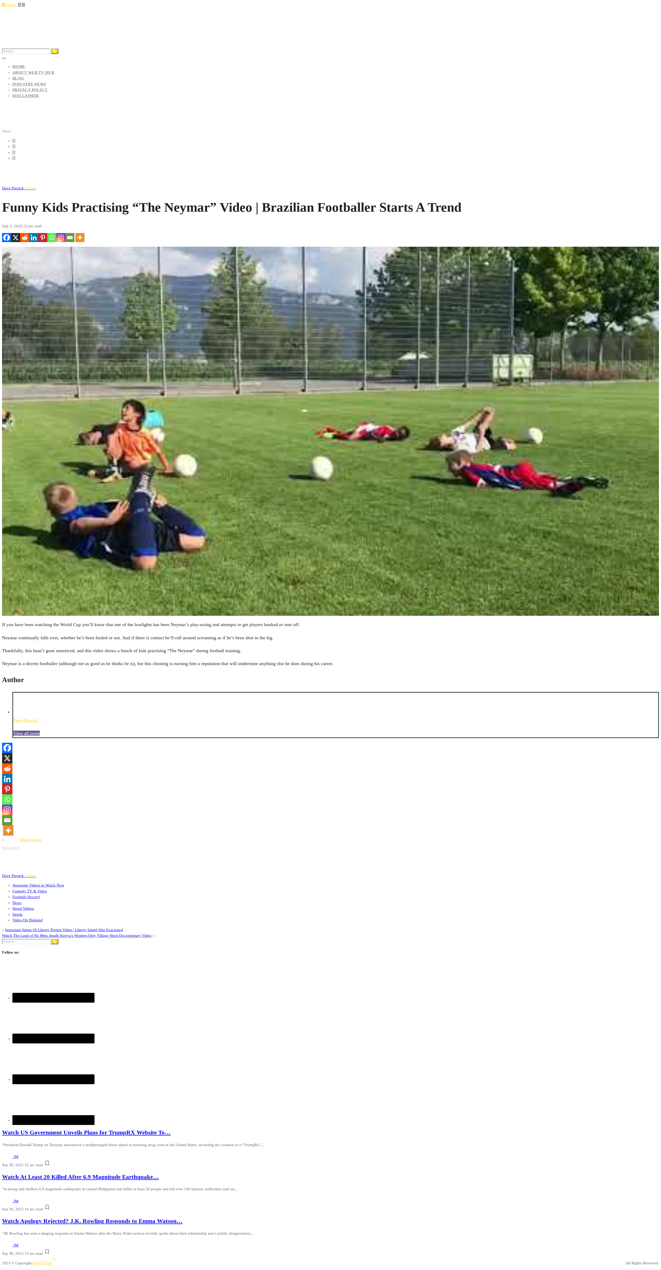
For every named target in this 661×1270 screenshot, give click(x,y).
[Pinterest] (42, 237)
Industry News (29, 84)
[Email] (69, 237)
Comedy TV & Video (29, 891)
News (16, 903)
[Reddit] (24, 237)
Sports (17, 914)
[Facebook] (6, 237)
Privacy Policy (30, 90)
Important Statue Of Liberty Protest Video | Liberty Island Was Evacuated (64, 930)
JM (15, 1157)
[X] (15, 237)
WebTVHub (42, 1263)
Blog (18, 78)
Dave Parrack (19, 188)
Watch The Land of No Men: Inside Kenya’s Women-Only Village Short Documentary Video (77, 935)
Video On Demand (27, 920)
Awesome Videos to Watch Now (38, 885)
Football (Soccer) (26, 897)
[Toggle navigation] (4, 58)
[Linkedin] (33, 237)
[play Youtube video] (330, 431)
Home (18, 67)
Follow (11, 5)
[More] (79, 237)
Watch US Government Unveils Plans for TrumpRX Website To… (86, 1132)
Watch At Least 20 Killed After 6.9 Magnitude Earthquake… (80, 1177)
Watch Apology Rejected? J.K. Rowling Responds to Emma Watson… (92, 1221)
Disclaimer (25, 96)
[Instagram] (60, 237)
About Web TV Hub (33, 72)
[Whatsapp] (51, 237)
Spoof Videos (23, 908)
